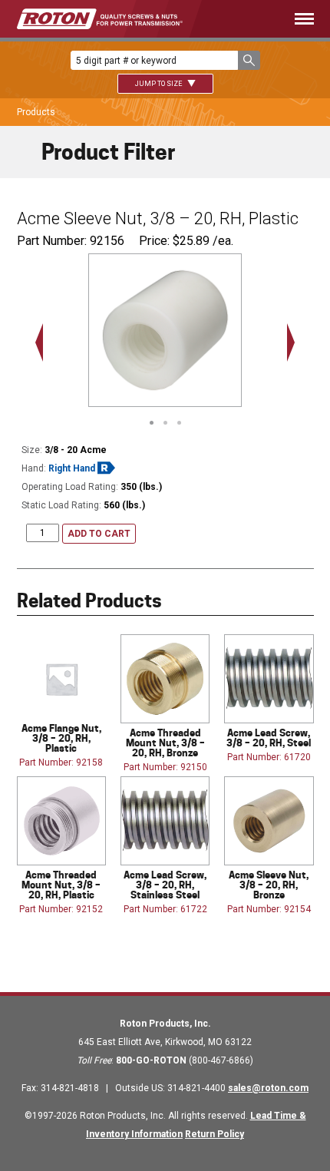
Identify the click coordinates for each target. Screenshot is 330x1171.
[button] (249, 60)
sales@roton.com (268, 1088)
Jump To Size (159, 84)
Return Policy (214, 1134)
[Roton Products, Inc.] (100, 19)
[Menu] (271, 19)
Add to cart (99, 533)
